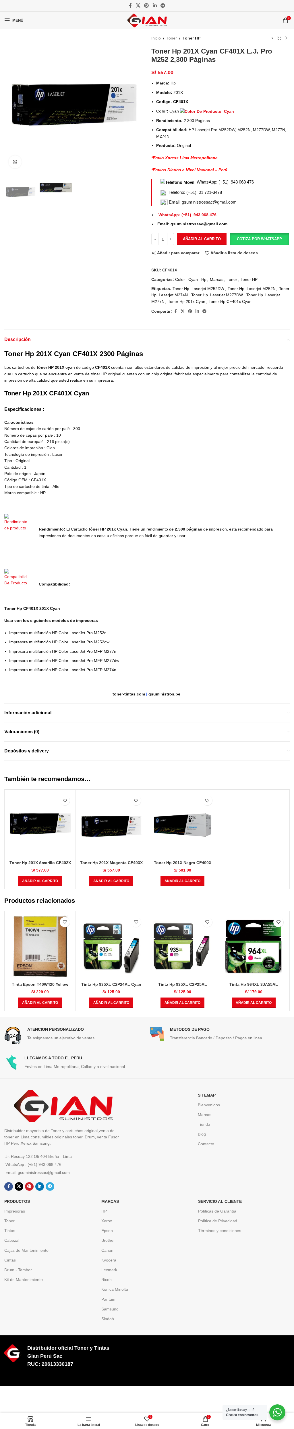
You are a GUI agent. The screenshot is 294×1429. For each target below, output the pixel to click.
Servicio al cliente (220, 1201)
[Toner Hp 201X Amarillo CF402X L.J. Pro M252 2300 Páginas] (40, 825)
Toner (172, 38)
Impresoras (14, 1211)
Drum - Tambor (18, 1270)
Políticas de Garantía (217, 1211)
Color (180, 279)
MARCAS (110, 1201)
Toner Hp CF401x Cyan (230, 301)
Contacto (206, 1144)
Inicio (156, 38)
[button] (259, 239)
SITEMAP (207, 1095)
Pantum (108, 1299)
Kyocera (108, 1260)
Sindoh (107, 1318)
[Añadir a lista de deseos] (65, 800)
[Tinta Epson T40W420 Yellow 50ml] (40, 946)
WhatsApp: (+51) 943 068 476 (225, 182)
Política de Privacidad (217, 1221)
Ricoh (106, 1279)
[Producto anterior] (272, 38)
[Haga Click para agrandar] (15, 161)
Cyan (193, 279)
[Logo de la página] (147, 20)
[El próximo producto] (286, 38)
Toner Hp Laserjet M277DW (217, 295)
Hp (203, 279)
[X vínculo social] (138, 5)
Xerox (106, 1221)
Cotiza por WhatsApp (259, 239)
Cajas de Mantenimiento (26, 1250)
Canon (107, 1250)
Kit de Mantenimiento (23, 1279)
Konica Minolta (114, 1289)
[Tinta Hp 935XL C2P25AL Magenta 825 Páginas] (182, 946)
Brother (108, 1240)
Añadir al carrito (202, 239)
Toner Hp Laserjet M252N (252, 288)
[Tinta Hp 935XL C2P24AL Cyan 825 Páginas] (111, 946)
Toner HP (191, 38)
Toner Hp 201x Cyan (186, 301)
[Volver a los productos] (279, 38)
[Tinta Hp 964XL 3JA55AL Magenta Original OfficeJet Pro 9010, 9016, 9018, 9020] (253, 946)
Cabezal (11, 1240)
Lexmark (109, 1270)
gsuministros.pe (164, 694)
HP (104, 1211)
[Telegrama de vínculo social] (162, 5)
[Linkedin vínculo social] (154, 5)
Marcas (216, 279)
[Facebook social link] (130, 5)
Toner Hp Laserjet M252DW (198, 288)
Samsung (110, 1309)
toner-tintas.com (129, 694)
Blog (202, 1134)
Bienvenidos (209, 1105)
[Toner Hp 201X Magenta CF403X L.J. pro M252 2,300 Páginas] (111, 825)
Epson (107, 1230)
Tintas (9, 1230)
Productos (17, 1201)
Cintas (10, 1260)
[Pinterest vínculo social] (146, 5)
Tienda (204, 1124)
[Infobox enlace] (74, 1035)
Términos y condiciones (219, 1230)
